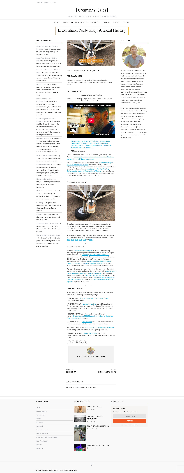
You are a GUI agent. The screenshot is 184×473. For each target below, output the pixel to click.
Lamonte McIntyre (89, 304)
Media (106, 22)
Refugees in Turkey (94, 273)
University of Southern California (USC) (95, 255)
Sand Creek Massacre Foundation (47, 223)
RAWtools (39, 214)
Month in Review (42, 434)
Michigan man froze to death (93, 263)
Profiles (39, 445)
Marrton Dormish (98, 60)
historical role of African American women (99, 327)
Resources (39, 448)
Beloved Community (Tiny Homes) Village (94, 298)
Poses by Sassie (94, 407)
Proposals (95, 22)
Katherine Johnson (90, 333)
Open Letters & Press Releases (47, 437)
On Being (39, 203)
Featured (39, 426)
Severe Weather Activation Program (48, 235)
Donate (116, 22)
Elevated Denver (42, 138)
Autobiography (41, 411)
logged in (78, 387)
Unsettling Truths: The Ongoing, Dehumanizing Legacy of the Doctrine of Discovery (88, 170)
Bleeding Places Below (98, 445)
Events (38, 419)
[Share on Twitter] (73, 342)
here (68, 240)
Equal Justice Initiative (44, 155)
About (56, 22)
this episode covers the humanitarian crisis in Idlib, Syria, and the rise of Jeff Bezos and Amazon (90, 158)
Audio (38, 407)
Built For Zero (41, 84)
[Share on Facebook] (69, 342)
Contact (126, 22)
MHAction (39, 191)
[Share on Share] (85, 342)
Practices (67, 22)
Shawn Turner (87, 322)
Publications (81, 22)
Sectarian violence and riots (95, 275)
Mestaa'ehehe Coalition (44, 179)
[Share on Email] (81, 342)
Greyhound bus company (83, 251)
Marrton (130, 70)
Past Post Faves (41, 441)
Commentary (40, 415)
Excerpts (39, 422)
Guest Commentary (43, 430)
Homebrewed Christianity (45, 165)
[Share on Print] (77, 342)
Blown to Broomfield (98, 426)
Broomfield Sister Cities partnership (132, 97)
